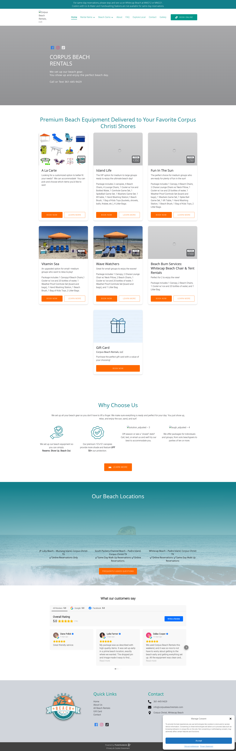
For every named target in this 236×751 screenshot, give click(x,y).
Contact (152, 17)
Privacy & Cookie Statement (118, 748)
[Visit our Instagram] (58, 47)
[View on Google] (56, 635)
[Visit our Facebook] (52, 47)
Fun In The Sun (162, 170)
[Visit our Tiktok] (63, 47)
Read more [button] (105, 660)
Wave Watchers (107, 264)
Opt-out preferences (191, 746)
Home (74, 17)
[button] (230, 718)
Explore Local (139, 17)
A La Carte (49, 170)
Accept (199, 741)
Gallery (163, 17)
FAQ (127, 17)
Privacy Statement (206, 746)
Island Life (103, 170)
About (119, 17)
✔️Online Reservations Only (63, 557)
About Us (97, 705)
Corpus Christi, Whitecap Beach (169, 712)
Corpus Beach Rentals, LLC (109, 351)
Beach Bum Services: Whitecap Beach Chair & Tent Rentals (172, 268)
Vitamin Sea (50, 264)
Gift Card (103, 347)
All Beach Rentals (101, 708)
